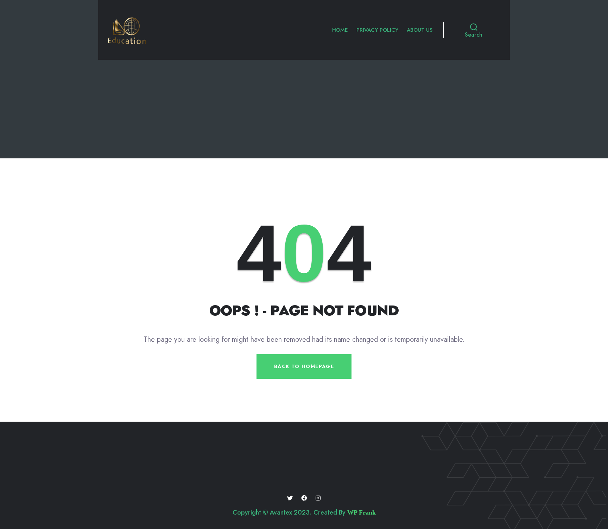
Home (340, 30)
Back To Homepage (304, 366)
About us (419, 30)
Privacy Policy (377, 30)
